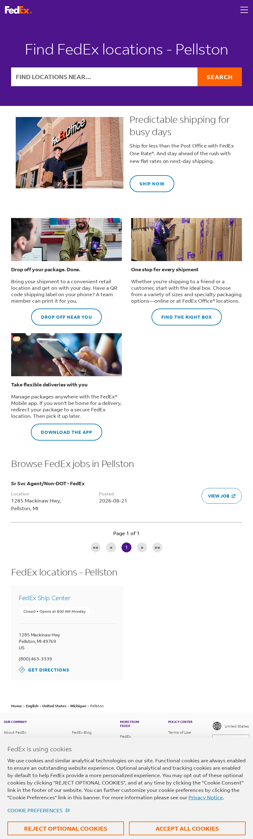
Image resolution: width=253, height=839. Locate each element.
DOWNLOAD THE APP (61, 429)
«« (95, 547)
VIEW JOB (218, 496)
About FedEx (15, 732)
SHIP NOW (147, 181)
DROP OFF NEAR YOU (61, 314)
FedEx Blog (82, 732)
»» (157, 547)
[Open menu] (244, 10)
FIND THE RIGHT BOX (181, 314)
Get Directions (44, 669)
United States (237, 726)
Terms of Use (179, 732)
